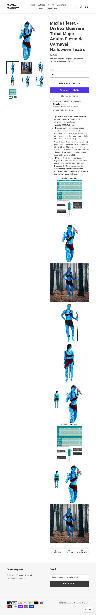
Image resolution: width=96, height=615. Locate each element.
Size (52, 70)
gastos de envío (74, 59)
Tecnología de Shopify (81, 603)
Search (10, 575)
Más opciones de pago (69, 96)
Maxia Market (13, 7)
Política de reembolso (15, 579)
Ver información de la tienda (63, 110)
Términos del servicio (25, 575)
